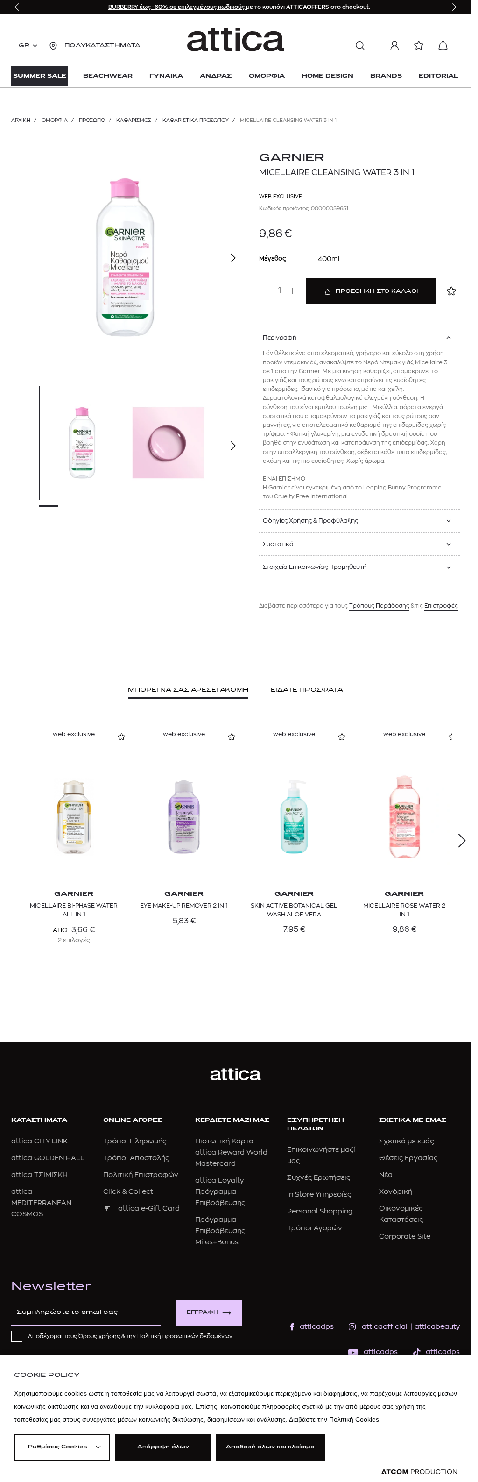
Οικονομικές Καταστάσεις (401, 1214)
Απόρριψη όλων (163, 1447)
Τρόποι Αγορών (314, 1228)
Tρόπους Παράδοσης (379, 606)
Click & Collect (128, 1191)
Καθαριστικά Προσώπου (195, 120)
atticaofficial (385, 1326)
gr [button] (24, 46)
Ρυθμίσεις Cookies (57, 1447)
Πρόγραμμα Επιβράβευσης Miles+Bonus (220, 1231)
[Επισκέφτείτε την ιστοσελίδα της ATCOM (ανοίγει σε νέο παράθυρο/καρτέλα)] (419, 1472)
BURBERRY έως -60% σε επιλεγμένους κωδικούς (177, 7)
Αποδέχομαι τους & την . (130, 1336)
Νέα (386, 1174)
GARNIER (291, 158)
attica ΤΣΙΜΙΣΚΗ (39, 1174)
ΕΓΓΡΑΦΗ (202, 1312)
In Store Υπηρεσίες (319, 1194)
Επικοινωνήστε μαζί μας (321, 1155)
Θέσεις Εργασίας (408, 1158)
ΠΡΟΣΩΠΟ (92, 120)
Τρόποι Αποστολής (136, 1158)
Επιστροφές (441, 606)
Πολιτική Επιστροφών (140, 1174)
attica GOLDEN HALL (47, 1158)
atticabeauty (434, 1326)
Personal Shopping (320, 1211)
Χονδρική (395, 1191)
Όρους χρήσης (99, 1336)
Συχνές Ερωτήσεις (318, 1177)
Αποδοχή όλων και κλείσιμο (270, 1447)
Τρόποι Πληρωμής (134, 1141)
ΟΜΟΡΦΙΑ (55, 120)
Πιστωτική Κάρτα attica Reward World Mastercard (231, 1152)
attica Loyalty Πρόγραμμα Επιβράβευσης (220, 1191)
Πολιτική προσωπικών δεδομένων (184, 1336)
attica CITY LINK (39, 1141)
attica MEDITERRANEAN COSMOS (41, 1203)
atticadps (317, 1326)
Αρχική (20, 120)
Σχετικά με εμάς (406, 1141)
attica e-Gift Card (149, 1208)
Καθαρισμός (133, 120)
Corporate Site (404, 1236)
